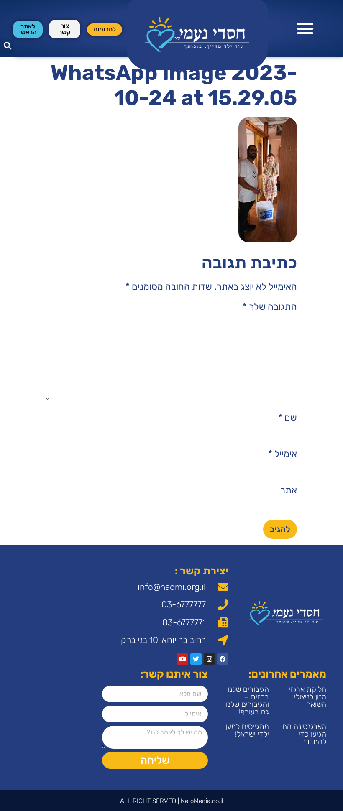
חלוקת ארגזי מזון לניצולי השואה (307, 697)
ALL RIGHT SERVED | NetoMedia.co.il (171, 801)
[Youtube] (182, 659)
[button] (305, 28)
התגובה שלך (270, 306)
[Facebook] (222, 659)
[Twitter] (196, 659)
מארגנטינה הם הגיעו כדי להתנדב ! (304, 734)
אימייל (282, 454)
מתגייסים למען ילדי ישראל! (247, 730)
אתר (288, 490)
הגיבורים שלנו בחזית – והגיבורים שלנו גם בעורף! (247, 701)
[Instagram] (209, 659)
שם (287, 417)
